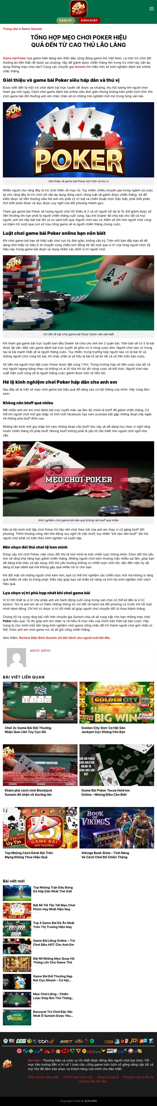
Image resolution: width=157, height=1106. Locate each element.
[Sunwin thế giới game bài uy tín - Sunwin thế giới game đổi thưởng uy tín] (78, 8)
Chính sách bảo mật (78, 1077)
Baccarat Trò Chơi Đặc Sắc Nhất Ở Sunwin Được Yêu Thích (53, 1014)
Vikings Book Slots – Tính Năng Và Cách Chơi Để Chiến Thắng (105, 855)
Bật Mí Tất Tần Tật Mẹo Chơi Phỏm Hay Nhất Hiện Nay (54, 907)
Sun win (34, 1060)
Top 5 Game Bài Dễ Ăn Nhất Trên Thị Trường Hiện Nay (53, 925)
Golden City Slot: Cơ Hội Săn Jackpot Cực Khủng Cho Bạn (103, 730)
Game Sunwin (31, 29)
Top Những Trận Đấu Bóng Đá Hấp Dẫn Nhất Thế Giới (53, 889)
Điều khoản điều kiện (43, 1077)
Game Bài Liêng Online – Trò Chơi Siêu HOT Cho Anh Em (54, 942)
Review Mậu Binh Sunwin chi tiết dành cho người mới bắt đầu (64, 638)
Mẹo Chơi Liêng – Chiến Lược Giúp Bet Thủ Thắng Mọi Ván (52, 996)
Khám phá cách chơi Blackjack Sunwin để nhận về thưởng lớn (28, 792)
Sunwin (80, 67)
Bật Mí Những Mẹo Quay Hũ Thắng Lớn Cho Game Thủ (53, 960)
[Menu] (151, 9)
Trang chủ (10, 29)
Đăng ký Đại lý (108, 1077)
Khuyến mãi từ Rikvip (138, 1077)
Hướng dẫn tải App (93, 1081)
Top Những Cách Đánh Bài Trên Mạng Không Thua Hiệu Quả (29, 855)
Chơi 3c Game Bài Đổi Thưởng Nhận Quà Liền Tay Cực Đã (28, 730)
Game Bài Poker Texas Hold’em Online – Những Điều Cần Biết (105, 792)
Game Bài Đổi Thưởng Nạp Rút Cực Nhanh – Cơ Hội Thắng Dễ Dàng (52, 978)
